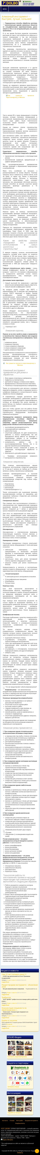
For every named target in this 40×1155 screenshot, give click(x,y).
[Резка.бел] (13, 1072)
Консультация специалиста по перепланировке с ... (14, 1009)
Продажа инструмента (31, 1120)
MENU (5, 9)
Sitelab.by (20, 1153)
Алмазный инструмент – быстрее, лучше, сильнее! (16, 17)
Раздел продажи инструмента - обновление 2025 (20, 986)
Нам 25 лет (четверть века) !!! (14, 974)
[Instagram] (10, 1078)
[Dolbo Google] (13, 1083)
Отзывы (12, 1120)
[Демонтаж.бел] (22, 1072)
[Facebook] (15, 1078)
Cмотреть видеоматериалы (17, 1057)
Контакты (5, 1120)
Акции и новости (12, 980)
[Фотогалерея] (20, 1104)
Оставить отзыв (13, 1087)
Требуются (6, 997)
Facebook (9, 1024)
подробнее (5, 982)
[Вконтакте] (22, 1083)
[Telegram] (25, 1078)
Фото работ (19, 1120)
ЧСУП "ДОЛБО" (6, 1128)
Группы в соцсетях (9, 1020)
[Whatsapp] (27, 1083)
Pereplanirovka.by (20, 1123)
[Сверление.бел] (17, 1072)
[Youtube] (20, 1048)
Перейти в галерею (14, 1113)
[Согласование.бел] (27, 1072)
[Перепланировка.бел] (20, 1068)
